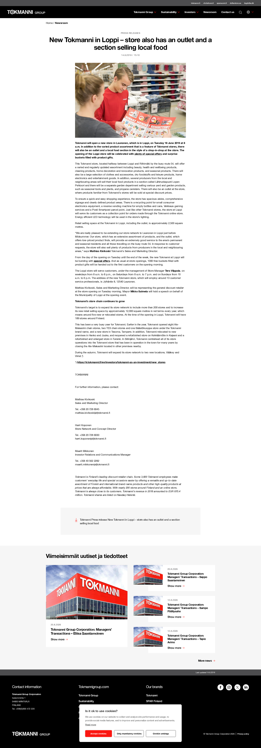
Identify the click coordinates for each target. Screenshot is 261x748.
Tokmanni (152, 695)
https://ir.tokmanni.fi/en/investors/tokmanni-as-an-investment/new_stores (121, 362)
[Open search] (240, 12)
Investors (190, 12)
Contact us (227, 12)
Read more (90, 724)
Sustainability (169, 12)
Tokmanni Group (143, 12)
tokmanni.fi (195, 3)
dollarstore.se (235, 3)
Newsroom (209, 12)
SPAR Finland (154, 701)
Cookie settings (161, 733)
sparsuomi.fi (222, 3)
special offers (102, 260)
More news (205, 660)
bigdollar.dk (249, 3)
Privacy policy (243, 734)
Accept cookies (98, 733)
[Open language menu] (248, 12)
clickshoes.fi (208, 3)
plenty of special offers (148, 153)
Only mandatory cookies (129, 733)
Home (49, 22)
